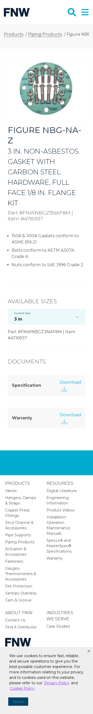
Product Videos (60, 510)
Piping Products (19, 542)
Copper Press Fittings (17, 513)
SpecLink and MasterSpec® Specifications (59, 546)
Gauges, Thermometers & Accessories (20, 574)
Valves (11, 490)
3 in (22, 316)
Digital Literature (62, 490)
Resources (60, 483)
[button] (89, 651)
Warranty (55, 558)
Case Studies (58, 626)
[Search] (71, 12)
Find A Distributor (21, 627)
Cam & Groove (18, 600)
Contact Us (15, 620)
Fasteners (14, 561)
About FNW (19, 612)
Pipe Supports (18, 535)
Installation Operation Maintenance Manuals (58, 525)
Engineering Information (58, 500)
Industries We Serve (60, 615)
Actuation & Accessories (15, 552)
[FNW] (17, 12)
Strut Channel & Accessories (19, 525)
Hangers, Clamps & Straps (20, 500)
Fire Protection (18, 586)
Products (17, 483)
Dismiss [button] (18, 702)
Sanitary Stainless (20, 593)
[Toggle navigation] (84, 12)
